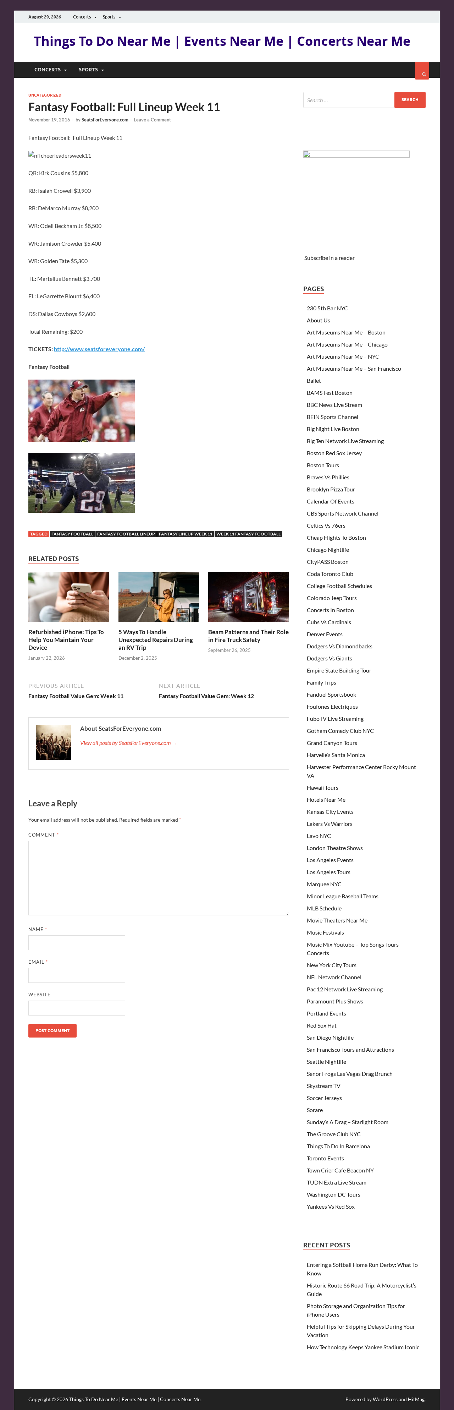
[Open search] (422, 71)
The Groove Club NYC (334, 1134)
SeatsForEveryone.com (105, 120)
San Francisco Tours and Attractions (350, 1049)
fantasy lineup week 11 (185, 534)
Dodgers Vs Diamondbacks (339, 646)
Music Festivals (325, 932)
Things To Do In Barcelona (338, 1146)
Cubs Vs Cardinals (329, 622)
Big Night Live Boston (333, 428)
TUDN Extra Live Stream (336, 1182)
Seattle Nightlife (326, 1061)
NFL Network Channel (334, 977)
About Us (318, 320)
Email (38, 962)
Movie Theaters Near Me (337, 920)
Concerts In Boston (330, 609)
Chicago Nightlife (328, 549)
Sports (109, 17)
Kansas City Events (330, 811)
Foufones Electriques (332, 706)
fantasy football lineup (126, 534)
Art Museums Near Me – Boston (346, 332)
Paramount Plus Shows (335, 1001)
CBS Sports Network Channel (342, 513)
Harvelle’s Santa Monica (336, 754)
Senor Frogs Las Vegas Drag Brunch (350, 1073)
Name (37, 929)
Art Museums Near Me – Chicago (347, 344)
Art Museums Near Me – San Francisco (354, 368)
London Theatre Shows (335, 847)
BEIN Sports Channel (332, 416)
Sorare (315, 1109)
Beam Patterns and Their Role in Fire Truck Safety (248, 635)
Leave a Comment (152, 120)
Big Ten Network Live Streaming (345, 440)
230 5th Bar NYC (327, 308)
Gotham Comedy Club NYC (340, 730)
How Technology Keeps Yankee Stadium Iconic (363, 1347)
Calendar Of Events (330, 501)
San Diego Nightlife (330, 1037)
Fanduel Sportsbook (331, 694)
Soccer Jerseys (324, 1097)
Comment (43, 835)
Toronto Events (325, 1158)
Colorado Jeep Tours (332, 597)
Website (39, 994)
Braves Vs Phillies (328, 477)
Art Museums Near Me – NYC (343, 356)
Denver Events (325, 634)
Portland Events (326, 1013)
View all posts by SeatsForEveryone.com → (129, 742)
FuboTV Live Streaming (335, 718)
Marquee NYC (324, 884)
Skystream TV (323, 1085)
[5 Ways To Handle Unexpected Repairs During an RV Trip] (158, 623)
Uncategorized (44, 95)
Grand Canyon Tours (332, 742)
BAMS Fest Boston (330, 392)
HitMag (416, 1399)
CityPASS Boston (328, 561)
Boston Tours (323, 465)
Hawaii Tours (322, 787)
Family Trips (321, 682)
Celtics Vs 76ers (326, 525)
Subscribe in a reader (329, 257)
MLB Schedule (324, 908)
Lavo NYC (319, 835)
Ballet (314, 380)
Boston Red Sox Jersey (334, 453)
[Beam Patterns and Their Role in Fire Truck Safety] (248, 623)
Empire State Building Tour (339, 670)
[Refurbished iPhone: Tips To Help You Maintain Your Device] (68, 623)
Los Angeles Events (330, 859)
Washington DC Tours (333, 1194)
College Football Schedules (339, 585)
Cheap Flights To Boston (336, 537)
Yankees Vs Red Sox (331, 1206)
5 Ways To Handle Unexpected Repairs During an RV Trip (155, 639)
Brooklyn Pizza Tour (331, 489)
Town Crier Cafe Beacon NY (340, 1170)
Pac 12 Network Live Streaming (345, 989)
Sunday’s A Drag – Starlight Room (347, 1121)
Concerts (82, 17)
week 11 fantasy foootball (248, 534)
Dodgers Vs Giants (329, 658)
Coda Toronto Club (330, 573)
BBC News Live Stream (334, 404)
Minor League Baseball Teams (342, 896)
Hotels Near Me (326, 799)
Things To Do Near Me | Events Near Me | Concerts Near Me (222, 41)
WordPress (385, 1399)
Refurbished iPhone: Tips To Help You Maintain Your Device (66, 639)
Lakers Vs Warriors (330, 823)
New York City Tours (331, 965)
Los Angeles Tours (328, 872)
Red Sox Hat (322, 1025)
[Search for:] (364, 100)
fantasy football (72, 534)
